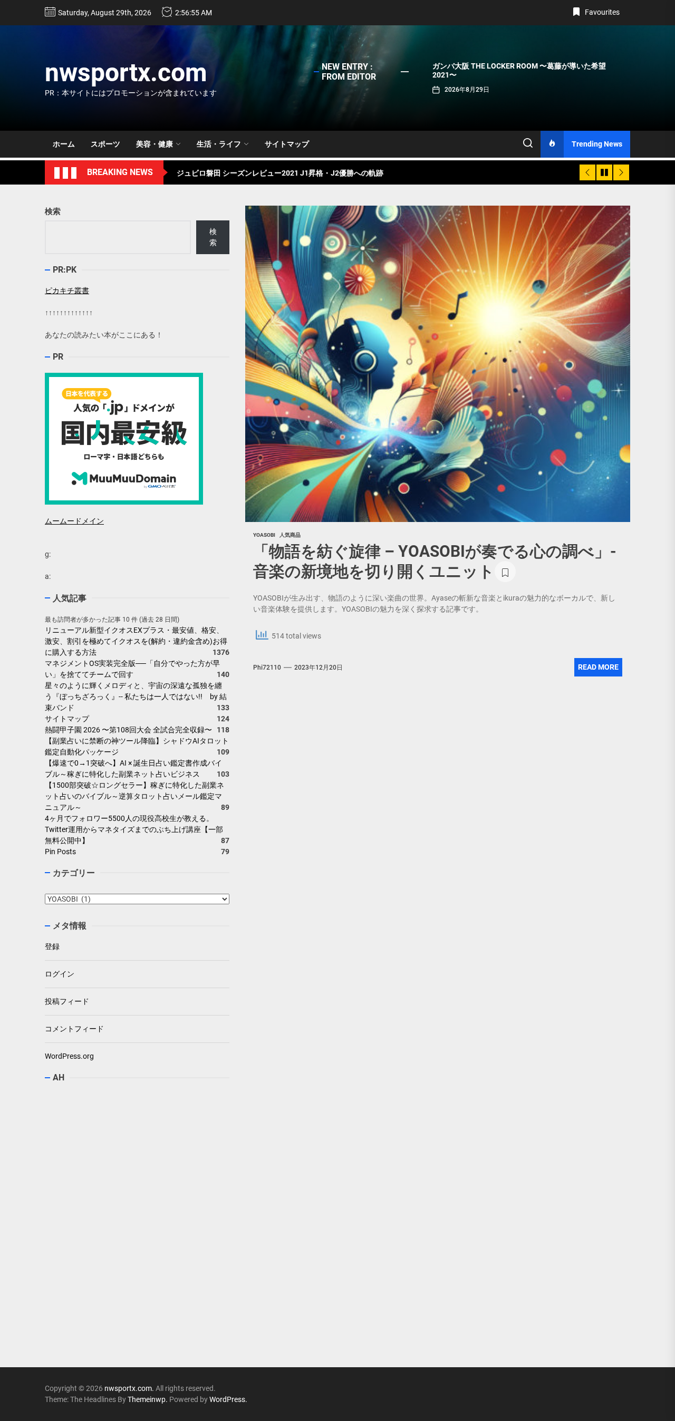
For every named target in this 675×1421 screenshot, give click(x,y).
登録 (52, 946)
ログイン (59, 974)
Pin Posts (60, 851)
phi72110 (267, 667)
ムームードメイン (74, 521)
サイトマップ (287, 144)
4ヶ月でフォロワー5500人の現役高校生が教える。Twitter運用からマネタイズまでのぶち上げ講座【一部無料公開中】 (134, 829)
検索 (53, 211)
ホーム (64, 144)
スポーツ (105, 144)
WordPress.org (69, 1056)
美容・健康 (154, 144)
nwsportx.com (126, 72)
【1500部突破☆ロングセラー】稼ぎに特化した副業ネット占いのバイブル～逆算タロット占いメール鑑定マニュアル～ (134, 796)
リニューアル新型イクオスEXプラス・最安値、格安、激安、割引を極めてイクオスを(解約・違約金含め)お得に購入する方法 (136, 641)
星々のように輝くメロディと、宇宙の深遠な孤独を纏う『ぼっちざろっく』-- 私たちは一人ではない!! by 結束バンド (136, 696)
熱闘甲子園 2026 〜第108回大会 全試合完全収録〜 (128, 730)
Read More (598, 667)
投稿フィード (67, 1001)
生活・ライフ (219, 144)
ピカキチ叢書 (67, 290)
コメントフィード (74, 1028)
